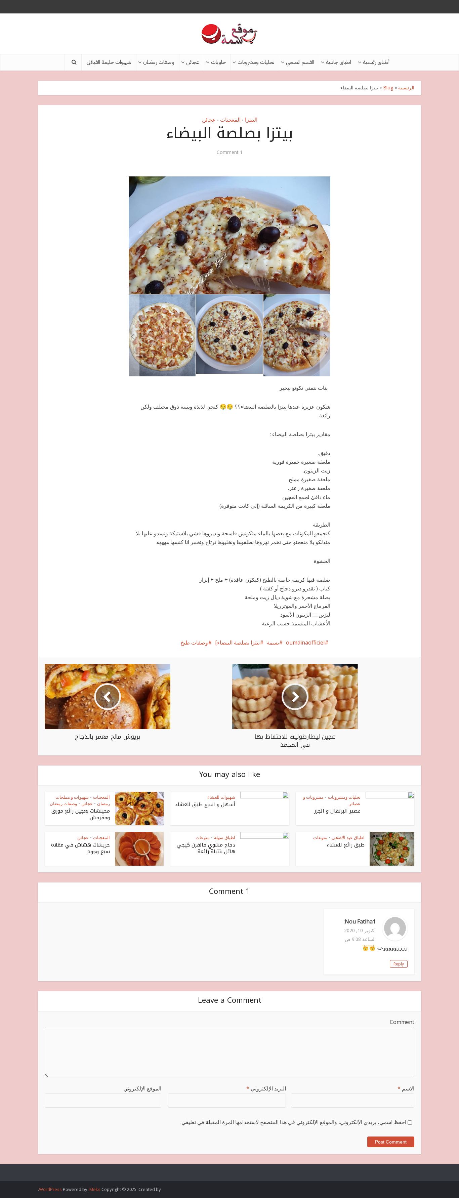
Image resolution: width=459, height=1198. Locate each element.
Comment (402, 1022)
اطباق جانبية (338, 62)
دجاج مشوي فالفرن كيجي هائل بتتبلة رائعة (206, 848)
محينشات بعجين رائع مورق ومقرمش (80, 814)
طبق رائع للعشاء (346, 845)
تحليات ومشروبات (256, 62)
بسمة (273, 642)
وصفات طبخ (194, 642)
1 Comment (230, 152)
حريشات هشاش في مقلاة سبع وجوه (80, 848)
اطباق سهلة (224, 837)
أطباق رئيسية (376, 62)
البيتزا (251, 119)
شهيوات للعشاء (221, 797)
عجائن (192, 62)
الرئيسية (406, 87)
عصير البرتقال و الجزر (337, 811)
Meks (94, 1189)
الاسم (406, 1088)
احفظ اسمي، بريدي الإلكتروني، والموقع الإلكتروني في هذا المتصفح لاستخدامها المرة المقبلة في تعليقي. (293, 1122)
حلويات (218, 62)
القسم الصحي (300, 62)
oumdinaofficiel (305, 642)
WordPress (50, 1189)
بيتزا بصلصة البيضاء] (237, 642)
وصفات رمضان (158, 62)
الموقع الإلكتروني (142, 1088)
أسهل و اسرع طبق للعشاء (205, 804)
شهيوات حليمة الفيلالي (109, 62)
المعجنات (230, 119)
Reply (398, 964)
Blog (388, 87)
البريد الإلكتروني (266, 1088)
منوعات (320, 837)
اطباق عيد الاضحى (348, 837)
